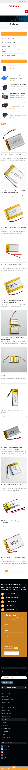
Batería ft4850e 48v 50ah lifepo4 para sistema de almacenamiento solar (18, 93)
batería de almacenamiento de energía (10, 51)
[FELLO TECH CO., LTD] (14, 6)
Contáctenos (6, 731)
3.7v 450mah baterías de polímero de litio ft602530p (12, 485)
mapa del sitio (7, 737)
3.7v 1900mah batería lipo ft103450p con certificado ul (11, 265)
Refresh (20, 648)
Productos (17, 27)
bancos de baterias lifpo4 (8, 713)
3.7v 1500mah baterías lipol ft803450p (11, 154)
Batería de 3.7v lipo (7, 705)
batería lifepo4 (6, 46)
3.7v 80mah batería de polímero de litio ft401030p (11, 412)
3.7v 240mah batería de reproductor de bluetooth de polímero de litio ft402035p (11, 448)
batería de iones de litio (8, 42)
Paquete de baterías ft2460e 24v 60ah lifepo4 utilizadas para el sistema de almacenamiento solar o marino (18, 103)
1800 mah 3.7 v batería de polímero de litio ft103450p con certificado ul (12, 301)
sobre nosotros (7, 728)
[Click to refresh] (16, 648)
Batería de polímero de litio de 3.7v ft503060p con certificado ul (13, 338)
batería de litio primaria (8, 55)
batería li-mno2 (6, 702)
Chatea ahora (14, 767)
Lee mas (12, 68)
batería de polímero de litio (9, 39)
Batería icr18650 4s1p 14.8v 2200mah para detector (18, 75)
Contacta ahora (11, 653)
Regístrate (6, 682)
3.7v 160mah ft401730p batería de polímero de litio (13, 558)
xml (4, 740)
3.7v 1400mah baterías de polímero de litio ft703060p (12, 375)
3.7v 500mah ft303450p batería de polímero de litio (13, 228)
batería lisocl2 (6, 711)
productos (5, 726)
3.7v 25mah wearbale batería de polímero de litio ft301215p (13, 522)
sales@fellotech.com (12, 598)
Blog (4, 734)
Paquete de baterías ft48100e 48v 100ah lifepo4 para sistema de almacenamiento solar (18, 84)
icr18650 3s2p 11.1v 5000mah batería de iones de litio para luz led (18, 66)
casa (11, 27)
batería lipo (5, 697)
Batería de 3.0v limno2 (8, 708)
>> (20, 571)
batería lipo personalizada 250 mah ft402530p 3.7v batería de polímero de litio (13, 192)
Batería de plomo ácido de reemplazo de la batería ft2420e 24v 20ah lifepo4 (18, 112)
